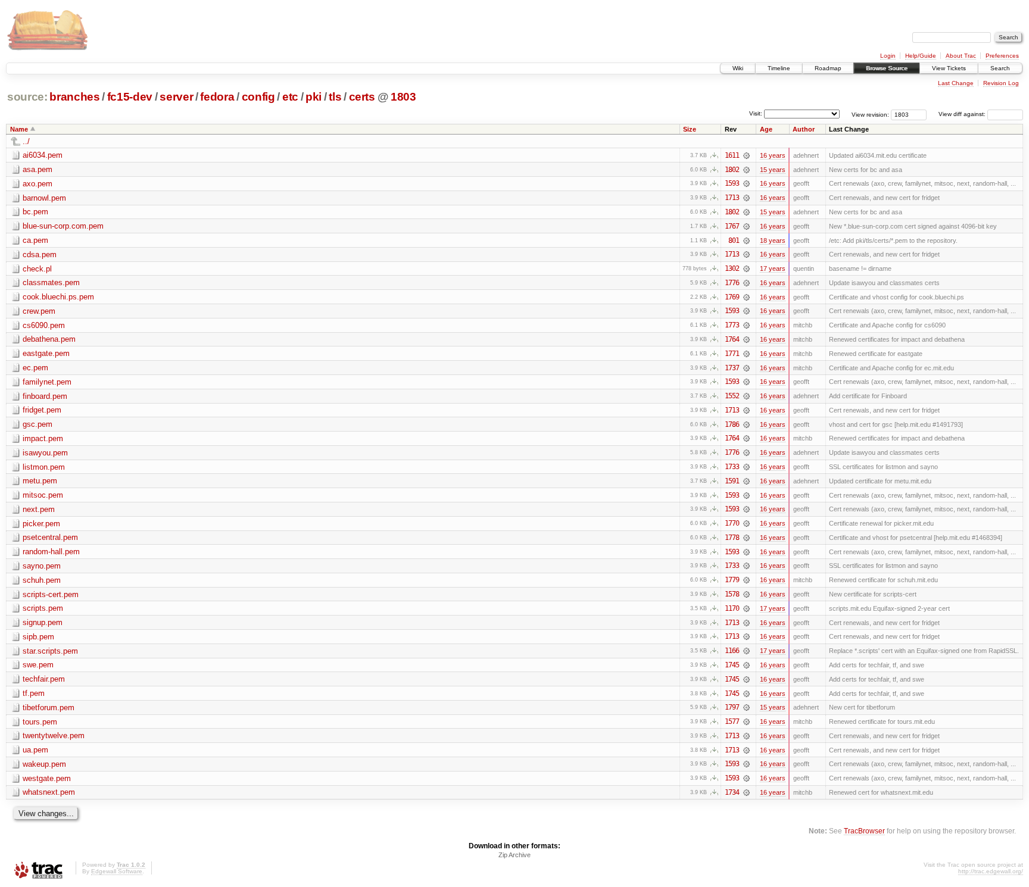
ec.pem (35, 367)
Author (804, 129)
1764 (732, 339)
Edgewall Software (116, 871)
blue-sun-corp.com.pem (63, 225)
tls (335, 96)
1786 (732, 424)
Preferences (1002, 55)
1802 (732, 169)
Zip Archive (514, 854)
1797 (732, 707)
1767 (732, 226)
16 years (772, 155)
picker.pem (41, 523)
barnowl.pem (44, 197)
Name (19, 129)
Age (766, 129)
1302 (732, 268)
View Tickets (949, 68)
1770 (732, 523)
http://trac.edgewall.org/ (990, 871)
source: (27, 96)
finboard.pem (45, 396)
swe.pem (38, 664)
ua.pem (35, 749)
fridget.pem (42, 409)
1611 (732, 155)
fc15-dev (129, 96)
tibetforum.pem (48, 707)
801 (733, 240)
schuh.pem (42, 580)
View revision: (870, 114)
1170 (732, 608)
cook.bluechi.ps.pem (58, 296)
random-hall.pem (51, 551)
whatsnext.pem (49, 792)
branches (74, 96)
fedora (217, 96)
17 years (772, 268)
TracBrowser (864, 831)
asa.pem (37, 169)
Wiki (737, 68)
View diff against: (962, 114)
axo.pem (37, 183)
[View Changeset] (746, 155)
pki (313, 96)
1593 (732, 183)
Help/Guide (920, 55)
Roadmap (828, 68)
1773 (732, 325)
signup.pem (43, 622)
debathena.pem (49, 339)
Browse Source (887, 68)
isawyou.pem (45, 452)
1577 (732, 721)
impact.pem (43, 438)
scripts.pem (43, 608)
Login (888, 55)
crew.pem (39, 311)
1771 (732, 353)
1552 (732, 396)
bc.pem (35, 211)
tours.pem (40, 721)
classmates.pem (51, 282)
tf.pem (34, 693)
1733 (732, 467)
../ (26, 141)
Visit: (755, 113)
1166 (732, 650)
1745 (732, 665)
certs (362, 96)
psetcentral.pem (50, 537)
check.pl (37, 268)
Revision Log (1001, 83)
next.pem (39, 509)
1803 (403, 96)
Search (1000, 68)
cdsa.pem (40, 254)
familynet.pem (47, 381)
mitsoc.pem (43, 495)
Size (689, 129)
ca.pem (35, 240)
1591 (732, 481)
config (258, 96)
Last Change (956, 83)
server (176, 96)
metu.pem (40, 480)
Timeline (779, 68)
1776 (732, 283)
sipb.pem (38, 636)
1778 (732, 537)
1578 (732, 594)
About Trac (961, 55)
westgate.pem (47, 778)
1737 (732, 368)
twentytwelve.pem (54, 735)
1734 (732, 792)
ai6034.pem (43, 155)
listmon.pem (44, 467)
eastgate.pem (46, 353)
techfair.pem (44, 678)
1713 (732, 197)
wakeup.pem (44, 764)
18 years (772, 240)
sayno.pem (42, 565)
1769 (732, 297)
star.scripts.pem (50, 650)
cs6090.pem (44, 325)
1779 (732, 580)
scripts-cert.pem (51, 594)
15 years (772, 169)
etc (290, 96)
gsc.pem (37, 424)
